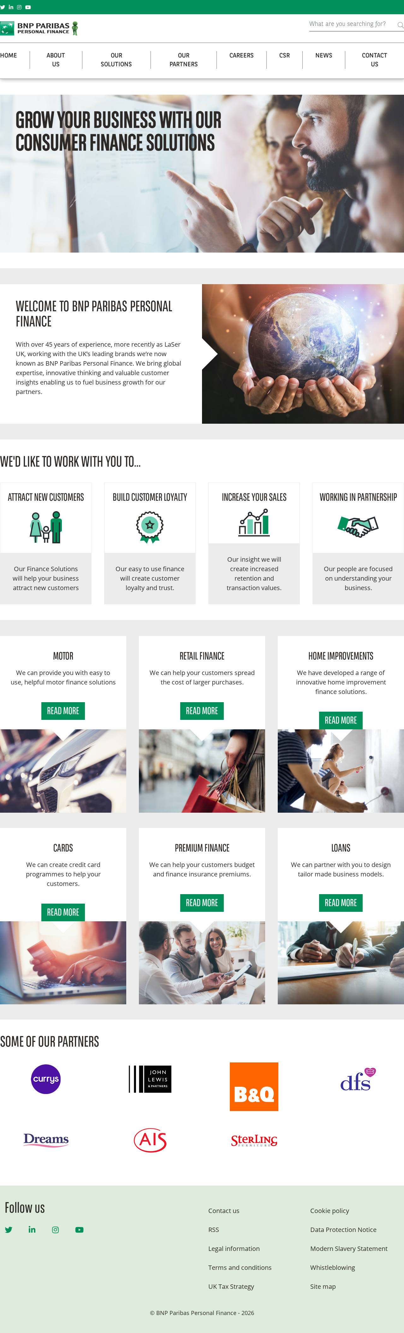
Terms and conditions (240, 1267)
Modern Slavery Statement (349, 1248)
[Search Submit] (401, 24)
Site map (323, 1286)
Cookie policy (329, 1210)
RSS (213, 1229)
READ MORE (63, 712)
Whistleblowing (332, 1267)
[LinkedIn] (32, 1229)
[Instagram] (55, 1229)
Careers (241, 56)
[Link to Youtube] (28, 7)
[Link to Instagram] (19, 7)
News (323, 56)
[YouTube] (79, 1229)
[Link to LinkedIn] (11, 7)
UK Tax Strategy (231, 1286)
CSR (284, 56)
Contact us (224, 1210)
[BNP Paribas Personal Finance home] (40, 28)
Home (8, 56)
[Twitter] (8, 1229)
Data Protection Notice (343, 1229)
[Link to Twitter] (2, 7)
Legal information (234, 1248)
